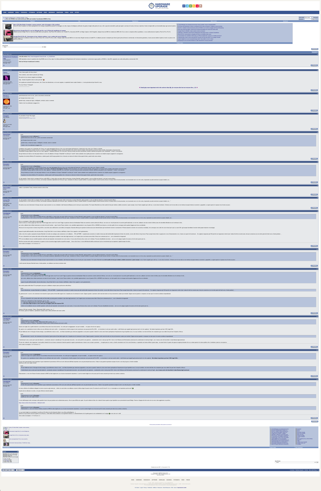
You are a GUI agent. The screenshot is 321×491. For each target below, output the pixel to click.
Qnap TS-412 (32, 118)
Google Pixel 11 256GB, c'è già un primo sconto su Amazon (191, 31)
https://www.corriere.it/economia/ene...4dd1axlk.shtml (32, 402)
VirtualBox (299, 444)
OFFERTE (77, 12)
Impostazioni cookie (181, 487)
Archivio (306, 470)
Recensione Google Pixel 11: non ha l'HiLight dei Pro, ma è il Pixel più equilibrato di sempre (40, 30)
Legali (141, 487)
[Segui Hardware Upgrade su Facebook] (183, 6)
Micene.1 (6, 96)
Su (318, 470)
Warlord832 (6, 188)
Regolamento (135, 21)
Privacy (145, 487)
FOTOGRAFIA (32, 12)
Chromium (299, 428)
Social (175, 487)
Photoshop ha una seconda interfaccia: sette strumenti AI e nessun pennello (195, 40)
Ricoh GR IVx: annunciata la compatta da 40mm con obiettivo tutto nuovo (194, 34)
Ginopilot (6, 116)
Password (301, 19)
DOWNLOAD (162, 480)
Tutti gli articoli (6, 42)
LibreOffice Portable (301, 432)
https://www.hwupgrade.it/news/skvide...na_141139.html (41, 56)
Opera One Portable (301, 433)
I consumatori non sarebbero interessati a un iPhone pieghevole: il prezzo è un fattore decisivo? (200, 35)
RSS (172, 487)
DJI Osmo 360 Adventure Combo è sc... (280, 430)
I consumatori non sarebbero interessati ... (280, 436)
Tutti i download (299, 447)
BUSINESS (169, 480)
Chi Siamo (137, 487)
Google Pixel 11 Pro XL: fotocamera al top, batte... (19, 435)
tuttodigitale (6, 213)
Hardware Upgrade (20, 17)
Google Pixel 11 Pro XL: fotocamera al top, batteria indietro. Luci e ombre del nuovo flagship (40, 36)
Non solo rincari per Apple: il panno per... (280, 432)
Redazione (159, 487)
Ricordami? (315, 17)
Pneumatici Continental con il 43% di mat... (280, 443)
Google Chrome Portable (302, 442)
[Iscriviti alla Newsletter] (190, 6)
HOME (4, 12)
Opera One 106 (300, 434)
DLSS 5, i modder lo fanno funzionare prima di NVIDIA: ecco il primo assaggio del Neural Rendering (201, 27)
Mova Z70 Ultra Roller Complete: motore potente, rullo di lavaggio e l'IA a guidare (37, 24)
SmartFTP (299, 439)
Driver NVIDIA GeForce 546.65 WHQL (305, 438)
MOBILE (17, 12)
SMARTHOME (60, 12)
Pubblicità (150, 487)
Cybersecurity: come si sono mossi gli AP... (280, 437)
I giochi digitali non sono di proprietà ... (279, 438)
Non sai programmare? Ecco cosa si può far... (18, 438)
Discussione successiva (166, 424)
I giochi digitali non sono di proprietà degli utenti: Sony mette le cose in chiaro (195, 39)
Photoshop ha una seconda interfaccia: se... (280, 439)
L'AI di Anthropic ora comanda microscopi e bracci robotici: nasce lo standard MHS (197, 24)
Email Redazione (166, 487)
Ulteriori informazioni (186, 483)
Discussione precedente (155, 424)
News (26, 17)
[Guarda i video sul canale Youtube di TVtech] (197, 6)
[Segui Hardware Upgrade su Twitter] (187, 6)
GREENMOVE (52, 12)
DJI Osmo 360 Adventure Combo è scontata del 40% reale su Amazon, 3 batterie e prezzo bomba (200, 26)
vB (7, 458)
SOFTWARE (39, 12)
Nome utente (301, 17)
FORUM (66, 12)
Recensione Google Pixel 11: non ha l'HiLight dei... (19, 431)
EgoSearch (285, 21)
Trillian (298, 440)
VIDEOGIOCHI (24, 12)
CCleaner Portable (300, 435)
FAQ (79, 21)
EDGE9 (45, 12)
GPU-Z (298, 430)
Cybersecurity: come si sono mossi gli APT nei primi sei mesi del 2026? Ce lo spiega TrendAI (199, 37)
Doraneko (6, 164)
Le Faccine (5, 459)
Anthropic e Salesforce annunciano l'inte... (280, 434)
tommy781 (6, 200)
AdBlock (155, 487)
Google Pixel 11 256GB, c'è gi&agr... (279, 433)
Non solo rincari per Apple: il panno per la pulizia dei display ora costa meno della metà (198, 29)
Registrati (32, 21)
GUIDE (71, 12)
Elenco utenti (214, 21)
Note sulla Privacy (313, 470)
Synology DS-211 (25, 118)
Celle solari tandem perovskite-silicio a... (280, 442)
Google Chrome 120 (301, 443)
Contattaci (292, 470)
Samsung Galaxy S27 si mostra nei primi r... (280, 440)
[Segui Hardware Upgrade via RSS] (193, 6)
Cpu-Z (298, 437)
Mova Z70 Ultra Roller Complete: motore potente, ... (19, 427)
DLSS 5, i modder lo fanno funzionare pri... (280, 431)
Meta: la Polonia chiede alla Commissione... (280, 444)
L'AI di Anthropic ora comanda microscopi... (280, 428)
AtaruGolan (6, 134)
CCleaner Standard (301, 436)
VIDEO (182, 480)
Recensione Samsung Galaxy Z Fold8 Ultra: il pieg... (20, 442)
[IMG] (8, 460)
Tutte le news (180, 42)
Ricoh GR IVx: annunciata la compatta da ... (280, 435)
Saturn (5, 72)
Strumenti (314, 52)
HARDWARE (11, 12)
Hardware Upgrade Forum (10, 17)
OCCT (298, 431)
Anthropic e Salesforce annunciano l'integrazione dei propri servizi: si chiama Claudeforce (198, 32)
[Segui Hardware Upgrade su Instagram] (200, 6)
